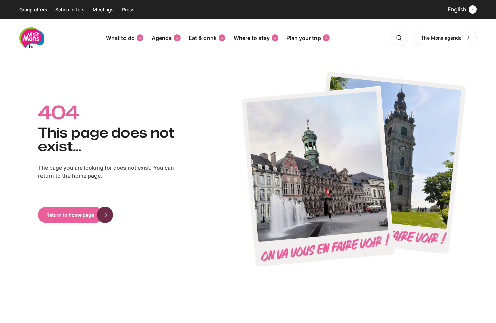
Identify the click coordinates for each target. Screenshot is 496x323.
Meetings (103, 10)
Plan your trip (303, 37)
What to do (120, 37)
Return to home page (70, 215)
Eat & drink (203, 37)
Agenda (161, 37)
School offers (70, 10)
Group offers (33, 10)
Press (128, 10)
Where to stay (251, 37)
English (457, 9)
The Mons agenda (441, 38)
